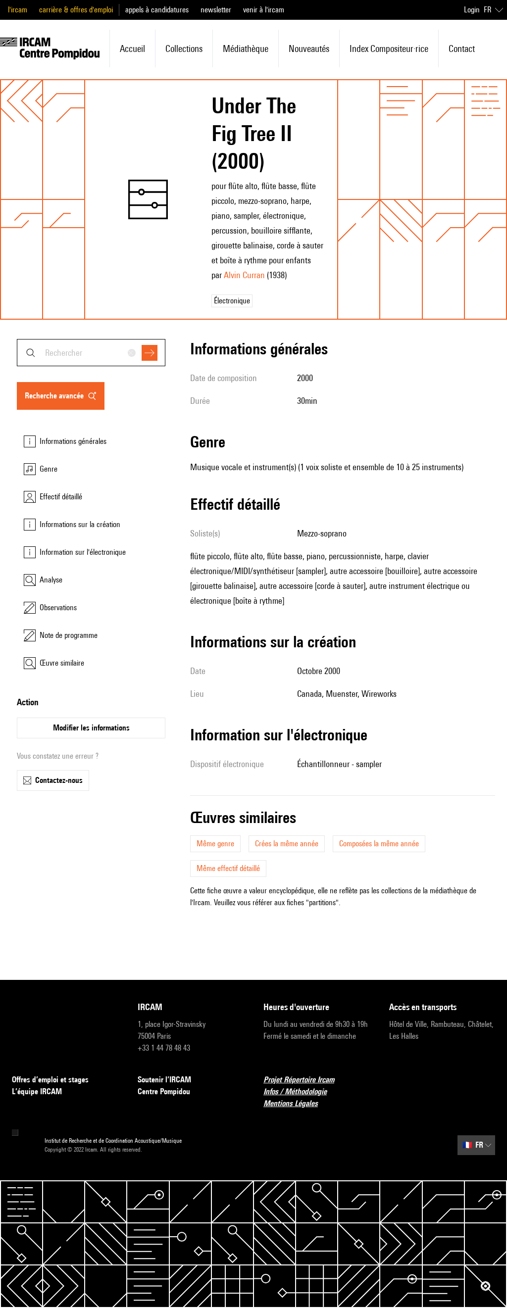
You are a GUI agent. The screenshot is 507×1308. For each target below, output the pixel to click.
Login (472, 9)
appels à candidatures (157, 9)
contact (462, 48)
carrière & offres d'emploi (76, 9)
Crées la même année (286, 843)
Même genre (215, 843)
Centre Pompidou (164, 1091)
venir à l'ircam (263, 9)
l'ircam (17, 9)
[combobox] (91, 352)
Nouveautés (309, 48)
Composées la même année (379, 843)
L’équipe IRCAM (37, 1091)
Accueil (132, 48)
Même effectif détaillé (228, 868)
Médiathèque (245, 48)
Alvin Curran (244, 275)
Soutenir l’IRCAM (164, 1079)
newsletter (216, 9)
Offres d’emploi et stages (50, 1079)
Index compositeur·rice (389, 48)
